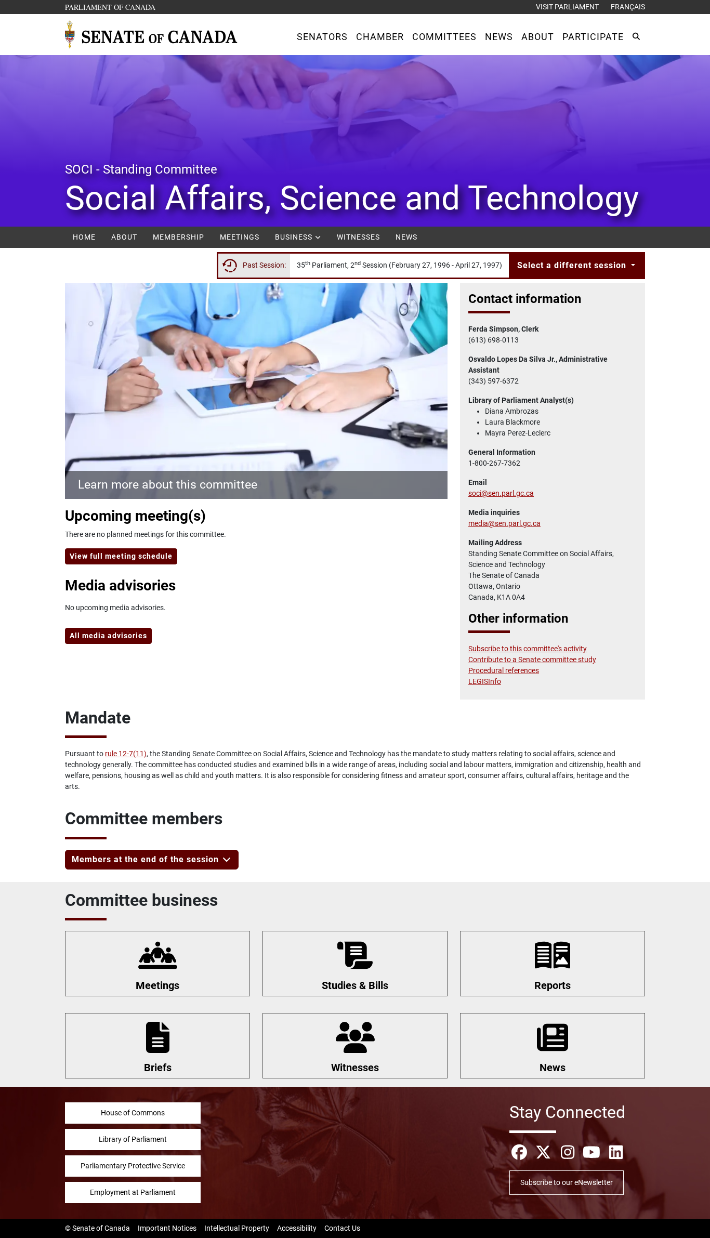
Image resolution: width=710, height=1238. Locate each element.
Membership (178, 237)
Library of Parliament (133, 1139)
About (124, 237)
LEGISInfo (484, 681)
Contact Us (342, 1228)
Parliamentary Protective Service (133, 1166)
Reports (552, 985)
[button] (322, 36)
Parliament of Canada (110, 7)
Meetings (239, 237)
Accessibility (297, 1228)
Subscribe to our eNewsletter (566, 1182)
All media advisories (108, 635)
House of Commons (133, 1113)
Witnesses (358, 237)
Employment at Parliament (133, 1192)
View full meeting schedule (121, 556)
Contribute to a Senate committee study (532, 659)
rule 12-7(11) (126, 753)
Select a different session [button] (573, 265)
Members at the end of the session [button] (146, 859)
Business (294, 237)
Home (84, 237)
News (406, 237)
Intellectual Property (236, 1228)
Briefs (158, 1067)
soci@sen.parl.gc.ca (501, 493)
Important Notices (167, 1228)
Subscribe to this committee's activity (527, 648)
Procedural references (503, 670)
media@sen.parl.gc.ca (504, 523)
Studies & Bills (355, 985)
